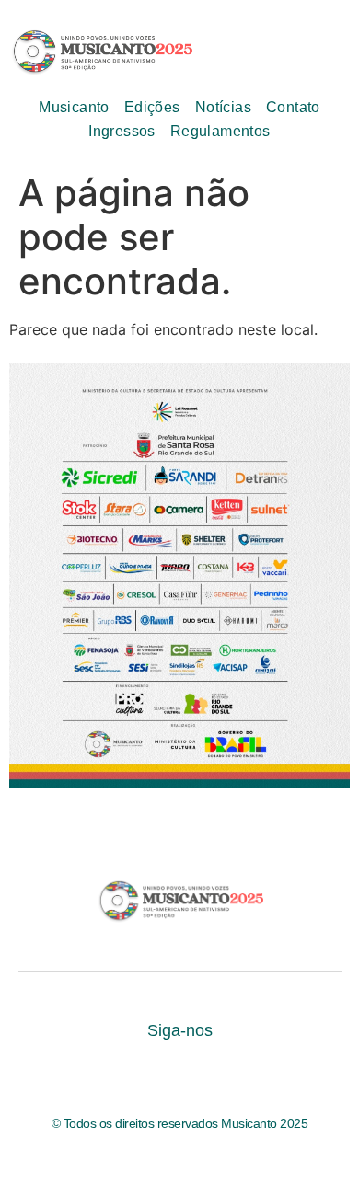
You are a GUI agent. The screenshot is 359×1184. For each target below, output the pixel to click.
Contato (293, 107)
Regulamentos (220, 131)
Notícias (223, 107)
